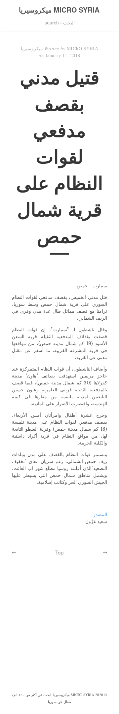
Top (59, 552)
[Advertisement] (59, 628)
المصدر (100, 515)
